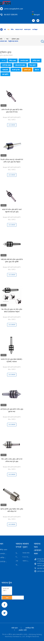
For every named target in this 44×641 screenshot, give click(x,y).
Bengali (37, 14)
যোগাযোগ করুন (3, 41)
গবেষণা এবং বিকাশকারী (28, 561)
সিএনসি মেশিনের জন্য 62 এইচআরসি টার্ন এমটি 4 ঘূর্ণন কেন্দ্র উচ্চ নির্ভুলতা (12, 160)
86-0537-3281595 (10, 15)
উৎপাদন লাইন (26, 553)
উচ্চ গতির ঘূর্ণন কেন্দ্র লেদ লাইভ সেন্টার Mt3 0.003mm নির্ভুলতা (12, 310)
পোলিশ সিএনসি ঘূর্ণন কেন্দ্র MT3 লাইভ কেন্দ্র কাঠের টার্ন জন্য (11, 110)
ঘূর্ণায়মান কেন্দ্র (27, 70)
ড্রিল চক (37, 70)
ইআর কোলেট (32, 65)
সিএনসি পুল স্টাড (16, 70)
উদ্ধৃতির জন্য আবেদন (13, 41)
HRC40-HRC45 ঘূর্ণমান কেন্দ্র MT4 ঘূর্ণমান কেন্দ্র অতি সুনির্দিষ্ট (12, 260)
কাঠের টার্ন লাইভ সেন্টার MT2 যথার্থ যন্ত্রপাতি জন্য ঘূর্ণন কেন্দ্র (11, 210)
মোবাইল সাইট (23, 630)
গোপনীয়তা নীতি (29, 628)
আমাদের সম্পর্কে (19, 29)
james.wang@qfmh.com (13, 9)
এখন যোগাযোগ (11, 125)
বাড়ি (5, 29)
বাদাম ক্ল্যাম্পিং (5, 74)
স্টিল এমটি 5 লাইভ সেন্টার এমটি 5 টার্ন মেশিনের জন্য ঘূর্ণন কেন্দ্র (11, 460)
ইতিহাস (17, 557)
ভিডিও (12, 29)
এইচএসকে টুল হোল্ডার (20, 65)
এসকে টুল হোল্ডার (24, 61)
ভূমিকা (17, 553)
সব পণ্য (3, 61)
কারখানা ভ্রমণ (27, 29)
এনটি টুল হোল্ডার (36, 61)
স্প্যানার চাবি (5, 70)
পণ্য (8, 29)
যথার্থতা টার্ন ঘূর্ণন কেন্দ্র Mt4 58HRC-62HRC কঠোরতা (12, 360)
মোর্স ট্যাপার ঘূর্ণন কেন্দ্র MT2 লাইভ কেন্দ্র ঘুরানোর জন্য (11, 410)
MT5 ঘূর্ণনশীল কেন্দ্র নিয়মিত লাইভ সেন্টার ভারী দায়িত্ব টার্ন (12, 510)
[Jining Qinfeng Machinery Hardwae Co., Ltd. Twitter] (38, 21)
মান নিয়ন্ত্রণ (35, 29)
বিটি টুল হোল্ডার (12, 61)
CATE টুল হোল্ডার (6, 65)
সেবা (17, 561)
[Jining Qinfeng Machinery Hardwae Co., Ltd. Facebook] (34, 21)
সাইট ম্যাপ (14, 628)
